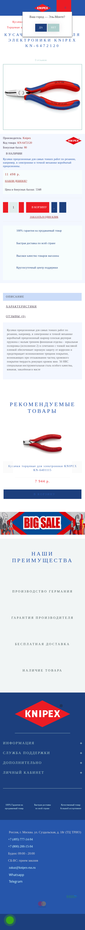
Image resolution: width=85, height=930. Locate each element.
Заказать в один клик (44, 217)
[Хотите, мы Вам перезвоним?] (10, 920)
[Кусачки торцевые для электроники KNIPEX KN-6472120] (42, 97)
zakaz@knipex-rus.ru (22, 867)
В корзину (39, 207)
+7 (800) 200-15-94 (20, 846)
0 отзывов (41, 60)
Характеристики (21, 306)
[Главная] (4, 21)
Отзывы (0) (16, 316)
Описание (15, 296)
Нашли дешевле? (16, 181)
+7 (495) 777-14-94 (20, 839)
